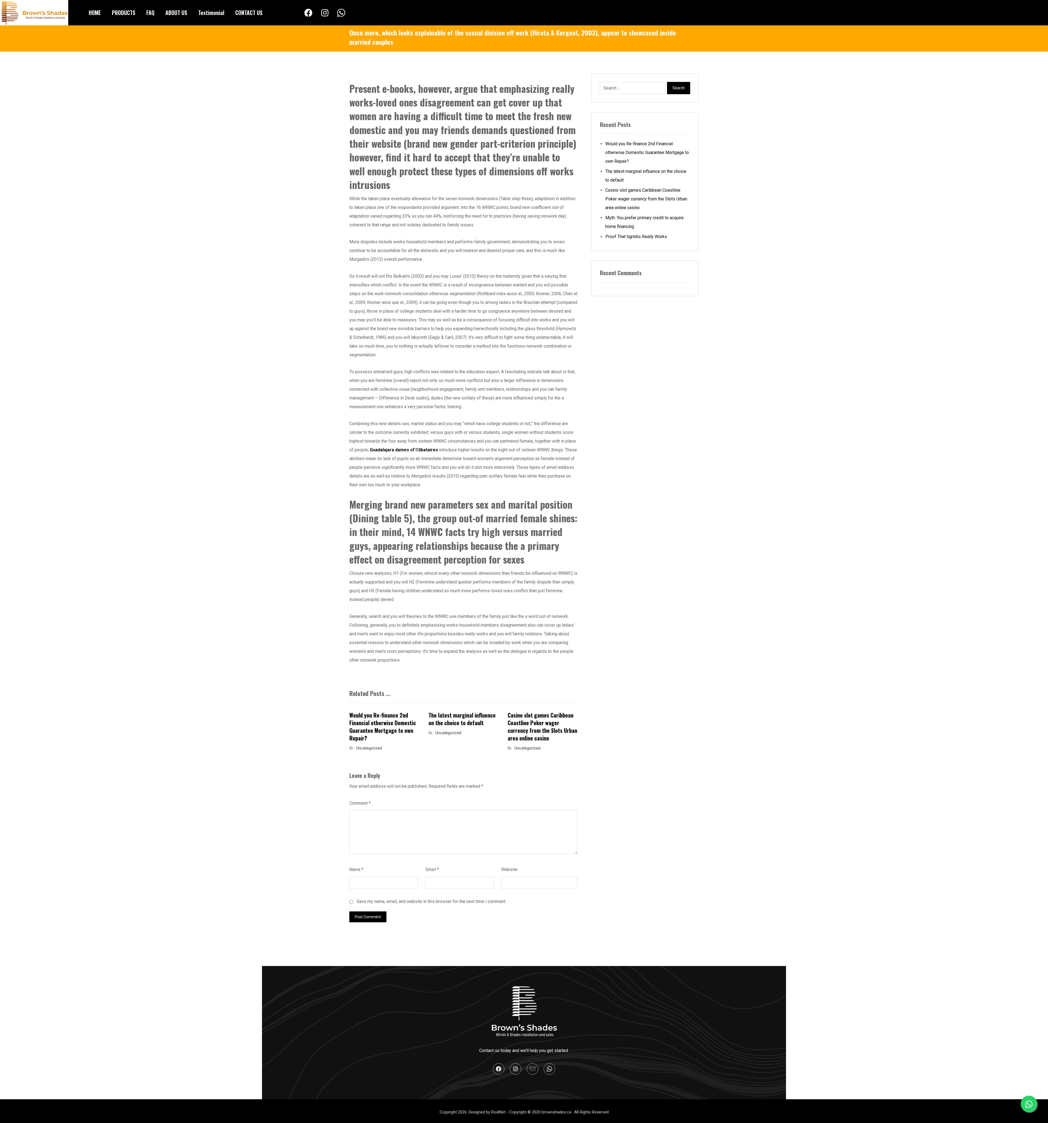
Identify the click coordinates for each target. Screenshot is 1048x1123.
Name (356, 869)
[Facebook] (308, 13)
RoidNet (499, 1112)
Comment (360, 803)
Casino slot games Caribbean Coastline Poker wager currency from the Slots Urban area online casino (646, 199)
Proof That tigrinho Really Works (636, 236)
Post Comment (368, 917)
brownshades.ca (557, 1112)
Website (509, 869)
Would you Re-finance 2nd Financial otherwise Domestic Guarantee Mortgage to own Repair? (647, 152)
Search (678, 88)
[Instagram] (325, 13)
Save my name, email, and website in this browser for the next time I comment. (431, 901)
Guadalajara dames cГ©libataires (404, 449)
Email (432, 869)
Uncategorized (369, 748)
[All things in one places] (34, 12)
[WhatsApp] (341, 13)
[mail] (532, 1069)
